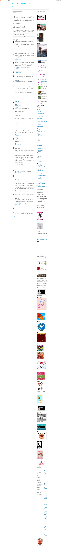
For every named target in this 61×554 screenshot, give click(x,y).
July (44, 531)
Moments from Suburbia (21, 3)
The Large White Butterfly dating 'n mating (42, 173)
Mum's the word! (45, 508)
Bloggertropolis (40, 157)
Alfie (38, 153)
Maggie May (16, 101)
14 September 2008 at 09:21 (18, 135)
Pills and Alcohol (45, 529)
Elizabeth (16, 137)
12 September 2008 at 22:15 (18, 50)
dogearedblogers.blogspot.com (41, 186)
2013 (44, 477)
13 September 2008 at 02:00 (18, 72)
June (45, 532)
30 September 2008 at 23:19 (18, 190)
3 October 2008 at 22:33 (17, 204)
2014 (44, 476)
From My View (39, 185)
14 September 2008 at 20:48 (18, 172)
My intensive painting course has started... (42, 138)
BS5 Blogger (16, 80)
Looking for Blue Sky (40, 150)
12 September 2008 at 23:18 (18, 59)
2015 (44, 475)
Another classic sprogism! (45, 513)
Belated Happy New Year (44, 60)
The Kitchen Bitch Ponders (41, 113)
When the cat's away (45, 521)
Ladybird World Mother (40, 126)
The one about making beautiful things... (42, 148)
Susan (15, 52)
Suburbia (16, 107)
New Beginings (45, 527)
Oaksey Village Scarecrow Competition (42, 166)
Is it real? (39, 107)
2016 (44, 474)
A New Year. (42, 100)
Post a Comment (16, 216)
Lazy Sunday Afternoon (45, 504)
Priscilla (39, 181)
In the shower (42, 65)
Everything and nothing (45, 491)
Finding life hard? (40, 109)
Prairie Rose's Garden (40, 130)
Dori (15, 61)
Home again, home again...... (45, 499)
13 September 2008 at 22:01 (18, 105)
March (45, 535)
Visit (40, 253)
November (45, 484)
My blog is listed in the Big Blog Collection (42, 239)
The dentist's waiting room (44, 81)
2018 (44, 472)
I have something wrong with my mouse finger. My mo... (45, 516)
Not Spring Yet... (39, 136)
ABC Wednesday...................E (44, 91)
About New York (40, 135)
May (44, 533)
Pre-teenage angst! (45, 488)
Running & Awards (45, 518)
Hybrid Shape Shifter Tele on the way (41, 116)
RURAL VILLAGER (40, 165)
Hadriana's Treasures (40, 145)
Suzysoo (16, 70)
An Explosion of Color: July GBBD (41, 131)
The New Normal (39, 124)
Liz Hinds (16, 85)
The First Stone (39, 158)
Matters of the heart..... (40, 143)
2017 (44, 473)
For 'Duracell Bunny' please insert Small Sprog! (45, 493)
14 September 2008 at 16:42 (18, 144)
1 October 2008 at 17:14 (17, 196)
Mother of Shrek (40, 178)
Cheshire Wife (39, 111)
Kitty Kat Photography (40, 152)
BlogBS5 (39, 128)
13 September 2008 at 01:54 (18, 68)
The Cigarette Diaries (40, 170)
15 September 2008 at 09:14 (18, 179)
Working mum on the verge (41, 155)
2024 (44, 470)
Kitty (15, 40)
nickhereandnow (40, 106)
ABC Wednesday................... (45, 501)
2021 (44, 471)
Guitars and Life (40, 118)
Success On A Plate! (45, 526)
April (44, 534)
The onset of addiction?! (45, 507)
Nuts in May (39, 140)
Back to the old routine (43, 73)
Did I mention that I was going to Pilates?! (45, 496)
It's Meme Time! (45, 503)
